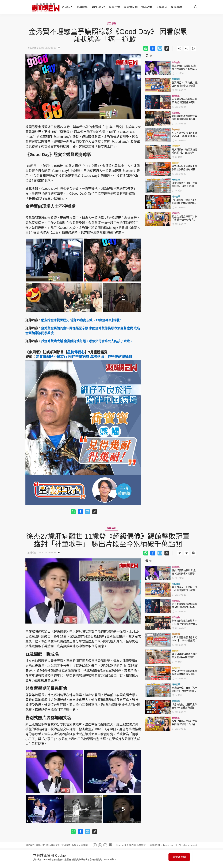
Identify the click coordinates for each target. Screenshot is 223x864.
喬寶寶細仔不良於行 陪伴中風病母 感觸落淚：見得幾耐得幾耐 (84, 356)
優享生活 (114, 7)
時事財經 (82, 7)
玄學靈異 (161, 7)
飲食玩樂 (176, 129)
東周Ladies (98, 7)
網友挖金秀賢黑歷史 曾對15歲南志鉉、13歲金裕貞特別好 (81, 320)
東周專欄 (176, 7)
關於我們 (29, 845)
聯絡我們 (40, 845)
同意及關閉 (179, 856)
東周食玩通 (131, 7)
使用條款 (65, 845)
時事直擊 (176, 79)
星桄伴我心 (76, 352)
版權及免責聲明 (80, 845)
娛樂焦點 (111, 23)
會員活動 (146, 7)
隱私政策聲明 (53, 845)
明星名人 (67, 7)
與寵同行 (176, 146)
